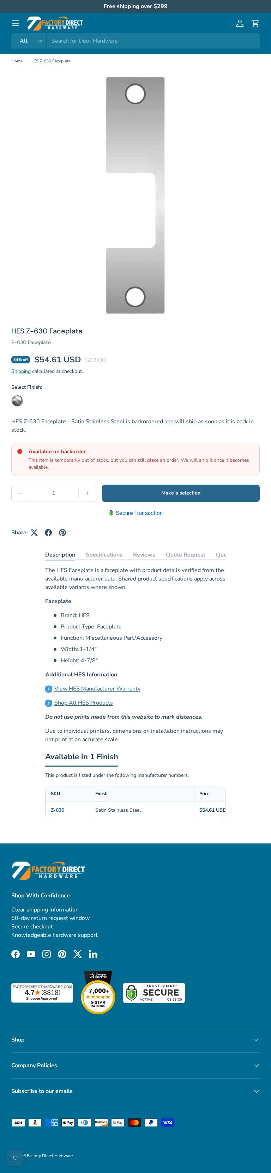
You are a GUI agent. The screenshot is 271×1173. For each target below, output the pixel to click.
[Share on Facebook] (48, 533)
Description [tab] (60, 555)
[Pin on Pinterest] (62, 533)
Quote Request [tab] (185, 555)
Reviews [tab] (144, 555)
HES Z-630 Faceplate (50, 61)
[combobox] (135, 41)
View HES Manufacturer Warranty (97, 689)
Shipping (21, 371)
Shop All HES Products (83, 703)
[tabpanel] (135, 655)
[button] (255, 23)
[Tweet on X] (34, 533)
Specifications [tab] (104, 555)
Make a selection (180, 493)
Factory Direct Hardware (50, 1156)
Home (17, 61)
